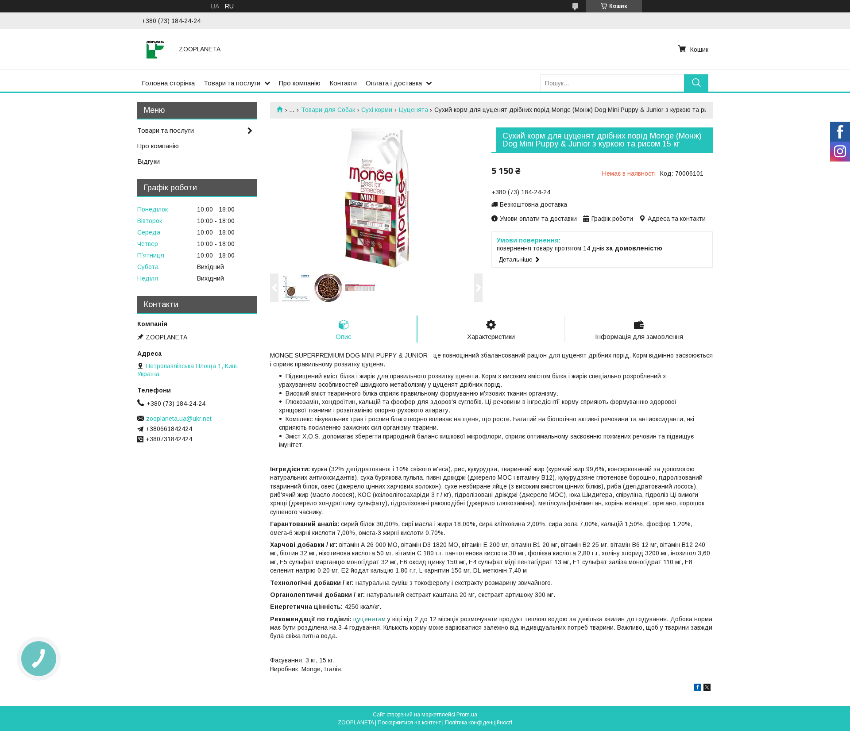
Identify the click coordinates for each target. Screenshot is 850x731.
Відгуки (148, 161)
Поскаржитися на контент (409, 722)
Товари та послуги (232, 83)
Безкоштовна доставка (533, 204)
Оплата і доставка (394, 83)
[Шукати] (696, 83)
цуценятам (369, 619)
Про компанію (300, 83)
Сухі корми (376, 109)
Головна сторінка (168, 83)
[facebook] (697, 688)
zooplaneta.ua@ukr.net (179, 418)
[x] (707, 688)
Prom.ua (466, 715)
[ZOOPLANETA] (155, 49)
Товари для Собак (328, 109)
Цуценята (413, 109)
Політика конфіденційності (478, 722)
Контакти (343, 83)
